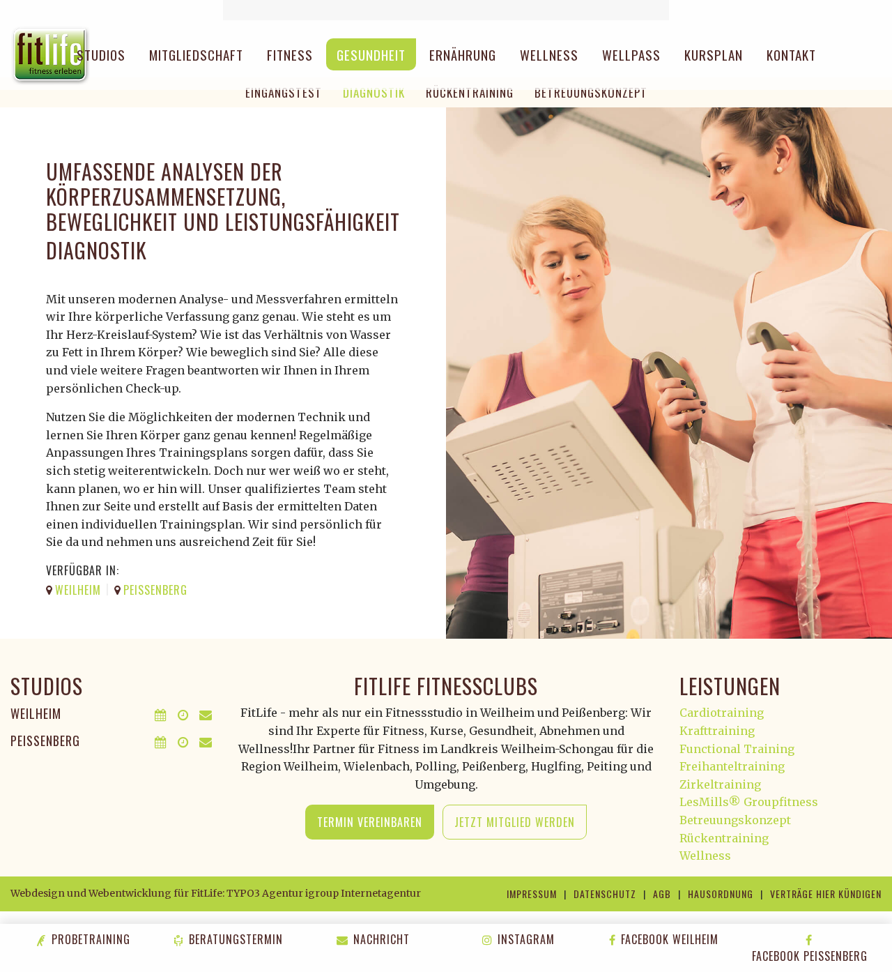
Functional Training (736, 749)
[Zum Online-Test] (446, 10)
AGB (662, 893)
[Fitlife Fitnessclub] (50, 54)
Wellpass (631, 54)
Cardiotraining (721, 713)
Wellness (549, 54)
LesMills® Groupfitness (748, 802)
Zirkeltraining (720, 784)
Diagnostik (374, 92)
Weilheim (35, 713)
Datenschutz (605, 893)
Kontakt (791, 54)
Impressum (532, 893)
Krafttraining (717, 731)
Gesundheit (371, 54)
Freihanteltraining (732, 766)
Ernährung (462, 54)
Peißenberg (45, 740)
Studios (101, 54)
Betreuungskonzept (591, 92)
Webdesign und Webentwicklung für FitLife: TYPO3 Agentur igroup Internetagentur (215, 893)
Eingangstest (283, 92)
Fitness (290, 54)
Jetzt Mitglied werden (514, 822)
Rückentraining (470, 92)
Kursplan (713, 54)
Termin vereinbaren (369, 822)
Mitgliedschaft (196, 54)
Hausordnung (720, 893)
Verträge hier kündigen (826, 893)
